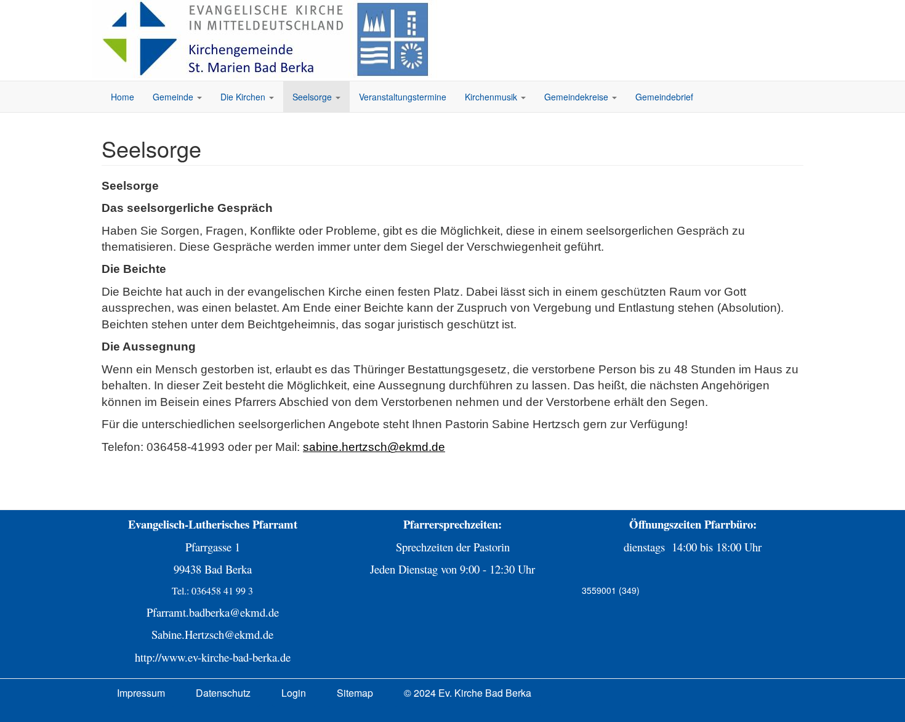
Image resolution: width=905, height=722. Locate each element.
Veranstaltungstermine (402, 97)
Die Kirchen (244, 97)
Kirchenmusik (492, 97)
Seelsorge (313, 97)
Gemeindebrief (664, 97)
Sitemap (355, 693)
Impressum (141, 693)
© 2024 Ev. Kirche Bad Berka (467, 693)
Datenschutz (223, 693)
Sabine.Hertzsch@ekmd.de (212, 634)
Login (293, 693)
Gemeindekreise (577, 97)
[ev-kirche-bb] (267, 39)
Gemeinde (174, 97)
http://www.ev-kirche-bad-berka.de (213, 657)
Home (122, 97)
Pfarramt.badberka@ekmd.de (213, 612)
